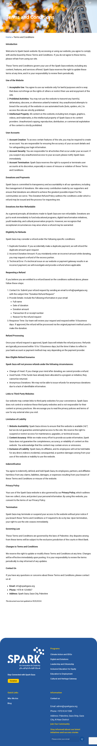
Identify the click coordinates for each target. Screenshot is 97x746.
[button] (90, 3)
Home (9, 37)
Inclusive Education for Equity (63, 669)
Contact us (55, 698)
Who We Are (13, 698)
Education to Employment (61, 674)
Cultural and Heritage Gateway (63, 679)
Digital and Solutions (59, 659)
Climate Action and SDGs (61, 654)
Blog (10, 703)
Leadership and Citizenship (62, 664)
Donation (13, 681)
